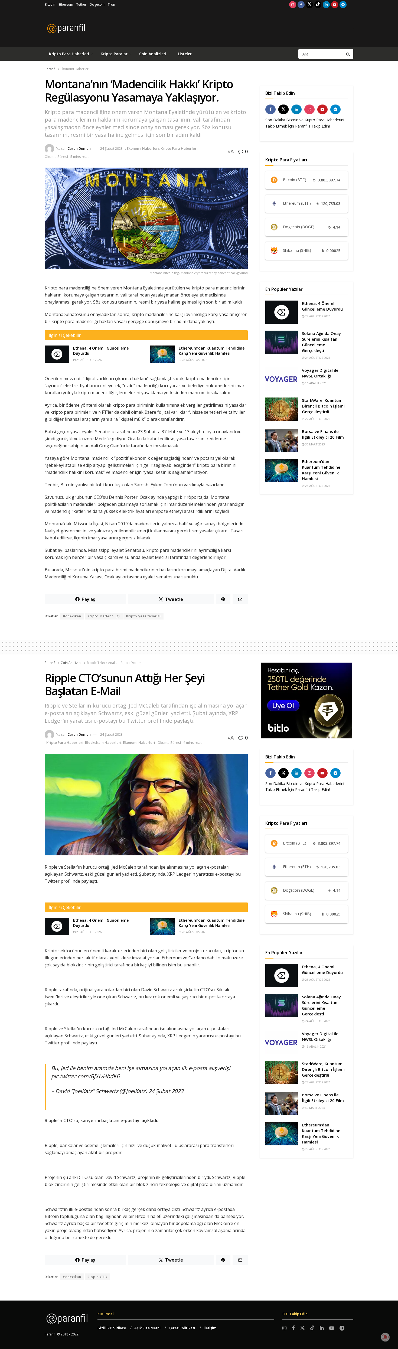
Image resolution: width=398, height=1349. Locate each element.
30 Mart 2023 (314, 444)
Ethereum (65, 4)
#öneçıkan (72, 616)
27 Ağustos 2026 (317, 419)
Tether (81, 4)
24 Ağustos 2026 (317, 358)
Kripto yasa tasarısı (143, 616)
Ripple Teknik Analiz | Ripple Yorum (114, 662)
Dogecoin (97, 4)
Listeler (185, 53)
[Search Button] (348, 54)
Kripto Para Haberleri (69, 53)
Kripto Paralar (114, 53)
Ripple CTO (97, 1277)
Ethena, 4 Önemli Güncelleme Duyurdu (322, 306)
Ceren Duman (79, 148)
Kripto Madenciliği (103, 616)
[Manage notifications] (385, 1337)
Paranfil (50, 69)
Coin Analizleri (152, 53)
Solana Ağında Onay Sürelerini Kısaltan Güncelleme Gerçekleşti (321, 342)
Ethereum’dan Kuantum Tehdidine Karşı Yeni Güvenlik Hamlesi (211, 351)
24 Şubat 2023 (111, 148)
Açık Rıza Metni (147, 1327)
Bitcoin (50, 4)
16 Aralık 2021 (315, 383)
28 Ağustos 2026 (89, 360)
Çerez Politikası (182, 1327)
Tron (111, 4)
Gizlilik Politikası (111, 1327)
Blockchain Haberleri (103, 742)
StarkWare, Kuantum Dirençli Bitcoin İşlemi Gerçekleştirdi (323, 405)
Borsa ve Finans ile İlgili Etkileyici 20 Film (323, 434)
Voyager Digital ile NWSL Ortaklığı (320, 373)
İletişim (210, 1327)
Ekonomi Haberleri (75, 69)
